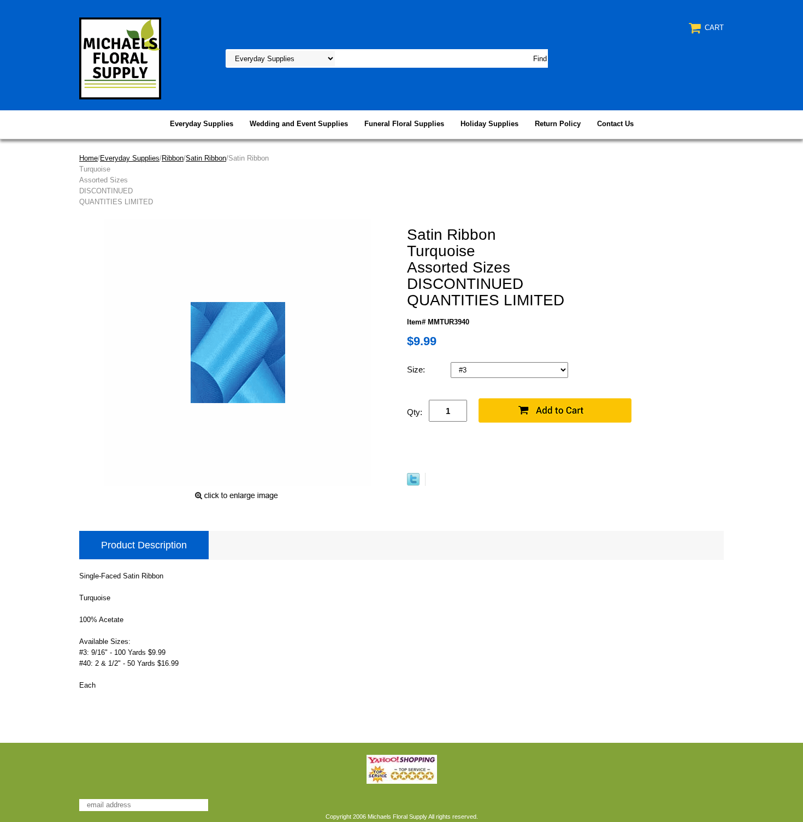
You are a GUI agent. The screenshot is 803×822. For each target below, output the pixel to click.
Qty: (414, 412)
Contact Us (615, 124)
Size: (417, 369)
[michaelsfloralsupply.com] (120, 58)
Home (88, 158)
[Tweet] (413, 483)
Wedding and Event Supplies (299, 124)
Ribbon (173, 158)
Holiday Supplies (489, 124)
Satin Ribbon (206, 158)
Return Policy (558, 124)
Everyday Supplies (201, 124)
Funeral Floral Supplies (404, 124)
